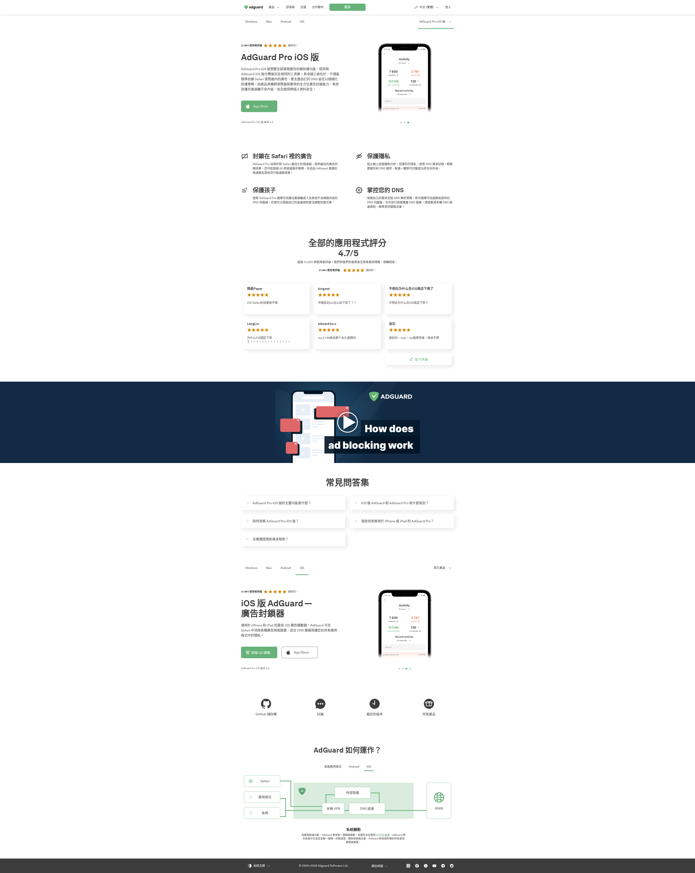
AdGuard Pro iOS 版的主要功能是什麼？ (282, 503)
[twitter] (426, 866)
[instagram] (408, 866)
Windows (251, 21)
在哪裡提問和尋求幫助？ (270, 539)
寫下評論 (421, 360)
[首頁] (253, 7)
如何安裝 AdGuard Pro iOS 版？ (276, 521)
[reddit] (452, 866)
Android (286, 21)
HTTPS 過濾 (383, 834)
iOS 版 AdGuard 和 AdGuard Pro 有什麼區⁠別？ (395, 503)
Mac (269, 21)
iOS (302, 21)
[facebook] (417, 866)
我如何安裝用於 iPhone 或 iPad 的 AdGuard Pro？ (397, 521)
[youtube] (434, 866)
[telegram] (443, 866)
